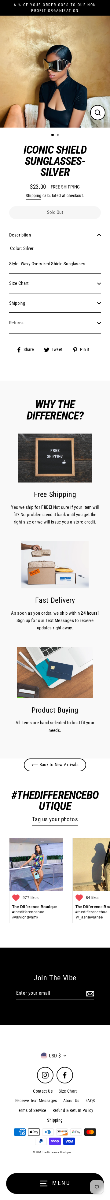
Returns (16, 323)
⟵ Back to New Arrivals (55, 764)
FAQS (90, 1100)
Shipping (33, 195)
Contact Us (43, 1091)
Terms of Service (31, 1110)
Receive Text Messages (36, 1100)
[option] (55, 72)
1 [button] (52, 135)
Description (20, 235)
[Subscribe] (89, 993)
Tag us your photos (55, 819)
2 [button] (58, 135)
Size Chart (19, 283)
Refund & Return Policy (73, 1110)
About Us (71, 1100)
